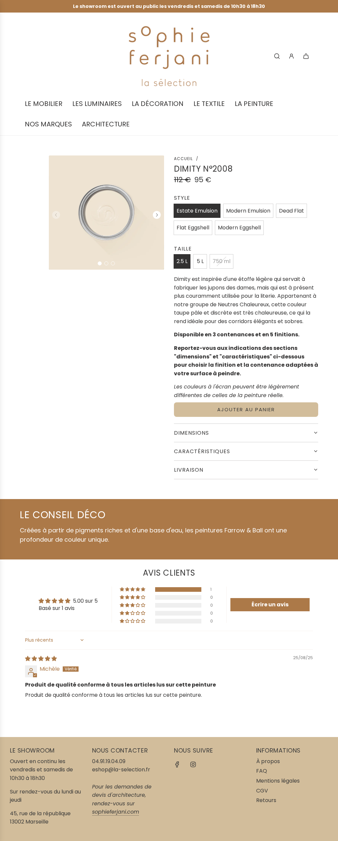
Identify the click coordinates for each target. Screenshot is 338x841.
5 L (200, 261)
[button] (100, 263)
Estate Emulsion (197, 211)
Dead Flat (291, 211)
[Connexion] (291, 56)
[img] (41, 658)
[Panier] (306, 56)
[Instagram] (193, 764)
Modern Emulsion (248, 211)
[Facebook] (177, 764)
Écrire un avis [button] (270, 604)
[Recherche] (277, 56)
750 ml (221, 261)
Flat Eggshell (193, 227)
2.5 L (182, 261)
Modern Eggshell (239, 227)
